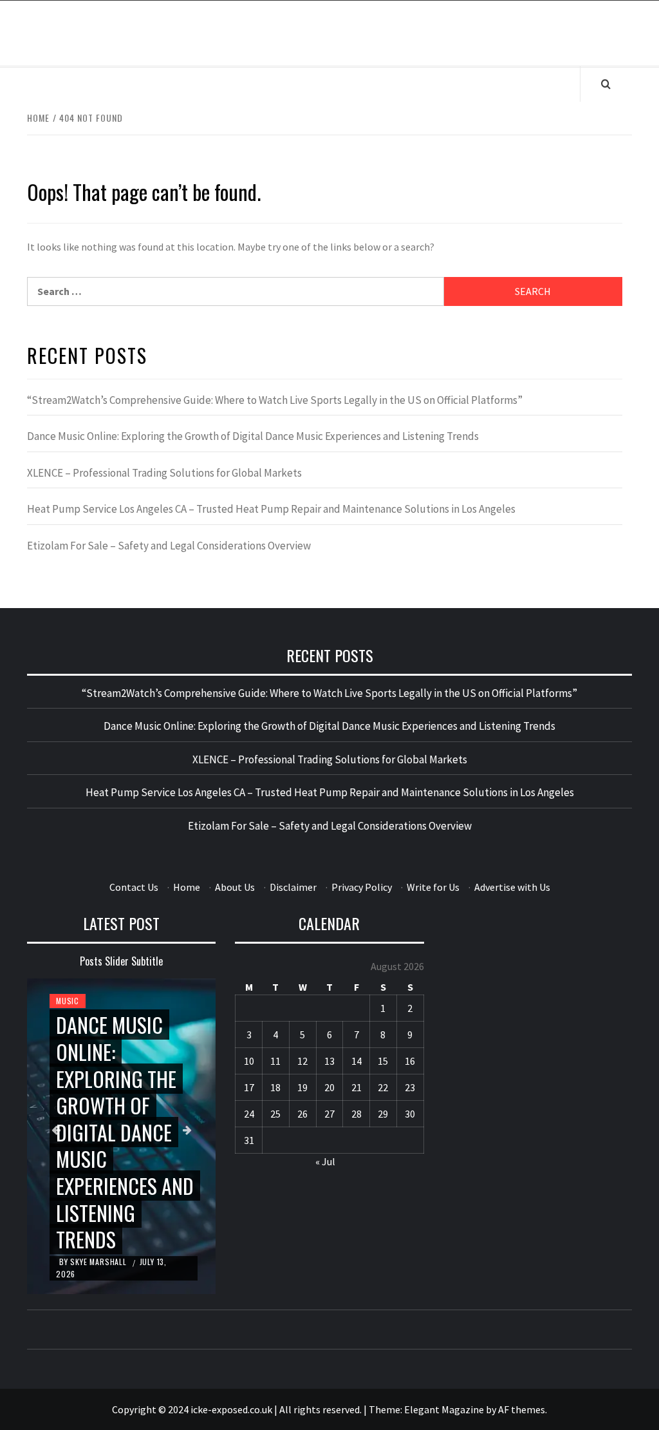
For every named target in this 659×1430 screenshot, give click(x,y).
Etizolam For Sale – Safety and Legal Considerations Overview (169, 546)
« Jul (325, 1161)
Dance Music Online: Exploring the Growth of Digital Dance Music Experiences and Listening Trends (253, 436)
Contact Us (133, 887)
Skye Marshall (99, 1261)
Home (186, 887)
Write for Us (433, 887)
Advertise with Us (512, 887)
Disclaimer (293, 887)
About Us (235, 887)
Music (67, 1000)
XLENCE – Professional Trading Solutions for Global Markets (164, 473)
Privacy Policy (361, 887)
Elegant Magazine (444, 1409)
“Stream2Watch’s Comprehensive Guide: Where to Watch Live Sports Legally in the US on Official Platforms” (275, 400)
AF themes (521, 1409)
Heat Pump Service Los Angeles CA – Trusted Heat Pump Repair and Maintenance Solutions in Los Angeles (271, 509)
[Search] (606, 83)
